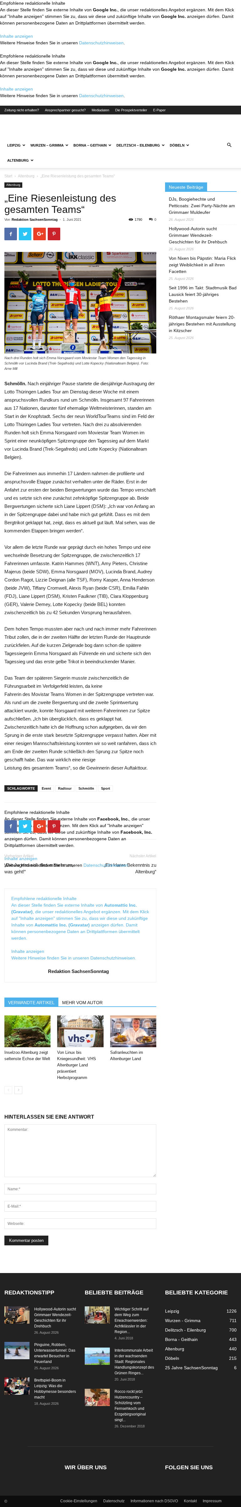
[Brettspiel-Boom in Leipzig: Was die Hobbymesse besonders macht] (16, 1386)
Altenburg (18, 160)
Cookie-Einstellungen (78, 1501)
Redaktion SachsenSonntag (35, 219)
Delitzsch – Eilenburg (138, 145)
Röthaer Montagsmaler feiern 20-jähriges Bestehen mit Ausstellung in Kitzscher (202, 324)
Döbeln (177, 145)
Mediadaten (100, 110)
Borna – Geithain (90, 145)
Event (46, 788)
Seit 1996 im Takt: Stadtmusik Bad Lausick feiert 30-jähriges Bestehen (203, 294)
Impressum (212, 1501)
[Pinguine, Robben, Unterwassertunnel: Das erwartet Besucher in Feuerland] (16, 1350)
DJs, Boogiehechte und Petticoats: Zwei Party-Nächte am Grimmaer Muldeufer (202, 206)
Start (8, 176)
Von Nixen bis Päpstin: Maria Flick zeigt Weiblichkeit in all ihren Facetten (202, 265)
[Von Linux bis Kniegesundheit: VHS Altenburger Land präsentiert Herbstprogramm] (80, 1031)
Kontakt (190, 1501)
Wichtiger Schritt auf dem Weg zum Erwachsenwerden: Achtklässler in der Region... (131, 1320)
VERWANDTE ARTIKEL (31, 1002)
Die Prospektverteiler (131, 110)
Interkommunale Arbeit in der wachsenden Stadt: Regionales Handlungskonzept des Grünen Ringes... (134, 1361)
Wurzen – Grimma (47, 145)
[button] (229, 145)
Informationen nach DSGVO (154, 1501)
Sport (105, 788)
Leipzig (14, 145)
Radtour (65, 788)
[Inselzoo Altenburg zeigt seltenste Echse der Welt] (27, 1031)
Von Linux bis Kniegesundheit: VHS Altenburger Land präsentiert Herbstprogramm (76, 1065)
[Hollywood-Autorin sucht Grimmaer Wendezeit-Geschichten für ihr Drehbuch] (16, 1315)
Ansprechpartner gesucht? (65, 110)
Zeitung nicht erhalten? (21, 110)
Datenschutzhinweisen (101, 42)
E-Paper (159, 110)
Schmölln (86, 788)
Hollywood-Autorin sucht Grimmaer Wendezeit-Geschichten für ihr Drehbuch (198, 235)
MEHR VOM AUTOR (82, 1002)
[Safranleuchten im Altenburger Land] (133, 1031)
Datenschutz (114, 1501)
